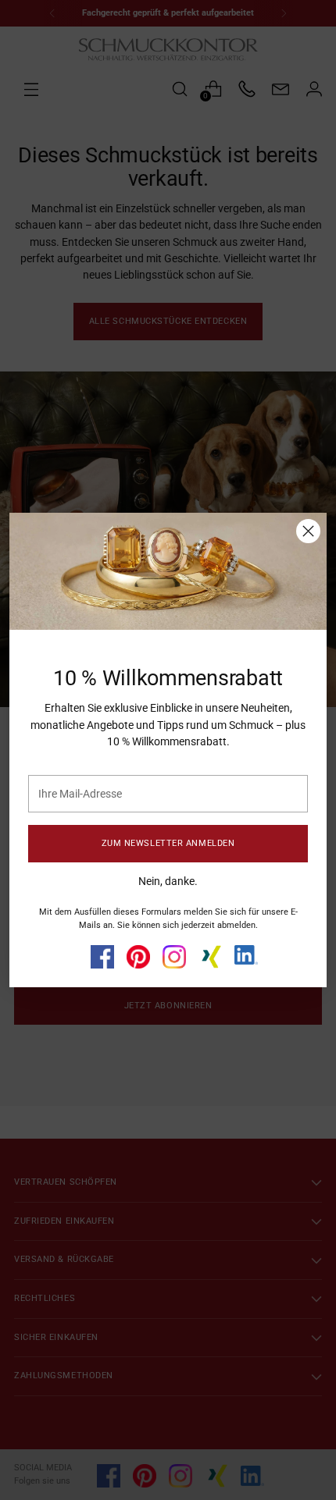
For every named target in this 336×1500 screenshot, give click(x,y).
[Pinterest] (138, 957)
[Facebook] (102, 957)
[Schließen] (308, 531)
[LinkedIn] (246, 955)
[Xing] (210, 957)
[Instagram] (174, 957)
